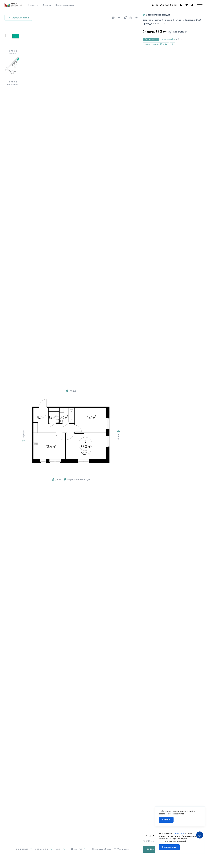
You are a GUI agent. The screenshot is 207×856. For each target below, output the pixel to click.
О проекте (33, 5)
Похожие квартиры (64, 5)
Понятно (166, 819)
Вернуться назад (20, 17)
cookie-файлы (178, 833)
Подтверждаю (169, 847)
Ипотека (47, 5)
